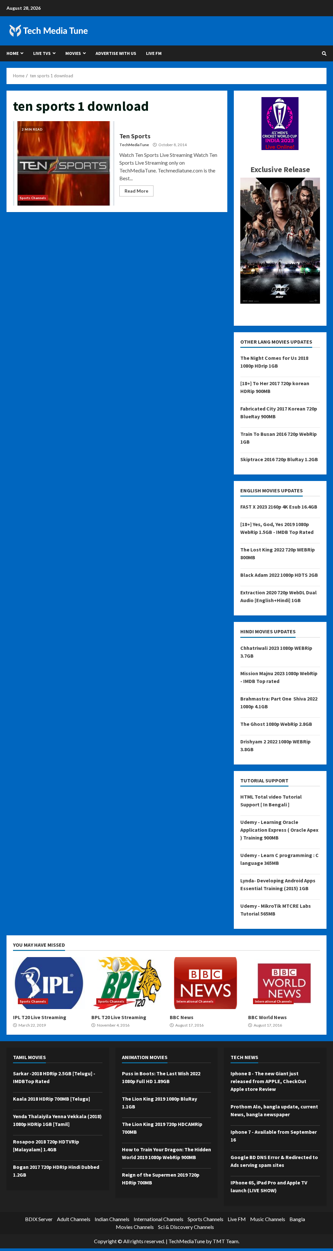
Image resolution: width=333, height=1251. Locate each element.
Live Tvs (42, 53)
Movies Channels (135, 1227)
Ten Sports (63, 163)
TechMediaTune (134, 144)
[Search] (324, 53)
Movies (73, 53)
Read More (136, 191)
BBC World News (284, 983)
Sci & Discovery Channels (186, 1227)
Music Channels (267, 1219)
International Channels (195, 1001)
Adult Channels (73, 1219)
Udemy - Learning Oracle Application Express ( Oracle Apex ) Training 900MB (279, 830)
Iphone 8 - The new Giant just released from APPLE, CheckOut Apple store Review (268, 1081)
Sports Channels (33, 198)
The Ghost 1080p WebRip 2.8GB (276, 724)
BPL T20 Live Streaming (127, 983)
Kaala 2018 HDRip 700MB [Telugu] (51, 1098)
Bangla (297, 1219)
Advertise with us (116, 53)
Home (13, 53)
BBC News (206, 983)
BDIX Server (39, 1219)
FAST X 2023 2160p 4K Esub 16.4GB (278, 506)
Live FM (154, 53)
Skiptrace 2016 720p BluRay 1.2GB (279, 459)
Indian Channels (112, 1219)
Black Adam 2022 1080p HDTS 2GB (279, 575)
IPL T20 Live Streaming (49, 983)
